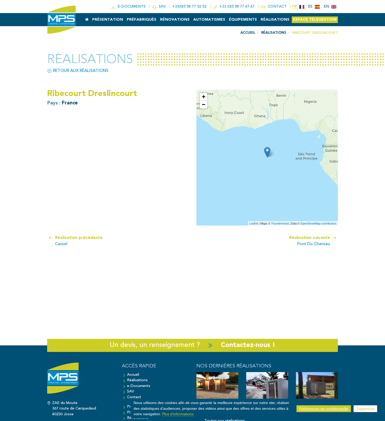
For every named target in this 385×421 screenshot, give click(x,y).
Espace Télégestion (315, 20)
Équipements (243, 20)
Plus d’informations (178, 414)
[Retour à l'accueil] (80, 380)
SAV (162, 7)
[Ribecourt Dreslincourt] (267, 152)
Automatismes (209, 20)
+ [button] (203, 96)
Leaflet (253, 223)
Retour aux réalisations (80, 71)
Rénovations (175, 20)
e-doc (131, 7)
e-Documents (138, 386)
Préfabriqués (141, 20)
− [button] (203, 104)
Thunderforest (280, 223)
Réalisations (275, 20)
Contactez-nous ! (248, 345)
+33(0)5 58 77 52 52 (189, 7)
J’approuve (365, 409)
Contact (134, 397)
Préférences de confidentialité (323, 409)
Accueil (133, 375)
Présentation (107, 20)
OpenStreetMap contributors (318, 223)
